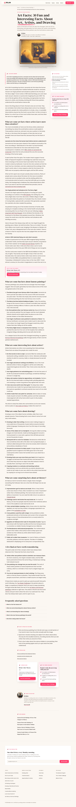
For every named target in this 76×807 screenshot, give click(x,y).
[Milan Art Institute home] (7, 3)
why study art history (22, 406)
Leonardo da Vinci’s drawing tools (15, 186)
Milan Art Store (59, 778)
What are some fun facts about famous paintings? (59, 80)
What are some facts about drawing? (60, 84)
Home (18, 7)
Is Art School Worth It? (10, 794)
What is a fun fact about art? (14, 604)
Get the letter (64, 761)
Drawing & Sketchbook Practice (12, 786)
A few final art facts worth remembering (60, 89)
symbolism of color (20, 510)
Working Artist (25, 773)
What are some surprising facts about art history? (60, 87)
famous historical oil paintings (14, 338)
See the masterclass (13, 274)
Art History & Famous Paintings (27, 7)
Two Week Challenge (23, 583)
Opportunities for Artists (27, 778)
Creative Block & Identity (10, 791)
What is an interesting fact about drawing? (17, 611)
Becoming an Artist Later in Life (12, 778)
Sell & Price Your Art (9, 780)
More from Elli (27, 704)
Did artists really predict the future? (15, 618)
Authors (40, 778)
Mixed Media (7, 788)
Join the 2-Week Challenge (60, 114)
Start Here (41, 773)
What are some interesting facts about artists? (60, 83)
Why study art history (22, 658)
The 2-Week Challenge (61, 775)
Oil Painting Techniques (10, 783)
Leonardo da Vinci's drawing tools (24, 656)
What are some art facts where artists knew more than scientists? (60, 77)
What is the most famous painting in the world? (18, 615)
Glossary (41, 775)
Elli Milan (23, 33)
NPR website (27, 195)
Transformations (25, 775)
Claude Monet (11, 497)
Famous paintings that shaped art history (26, 653)
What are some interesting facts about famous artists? (21, 608)
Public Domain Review (28, 244)
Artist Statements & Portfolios (11, 773)
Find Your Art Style (9, 775)
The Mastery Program (60, 773)
